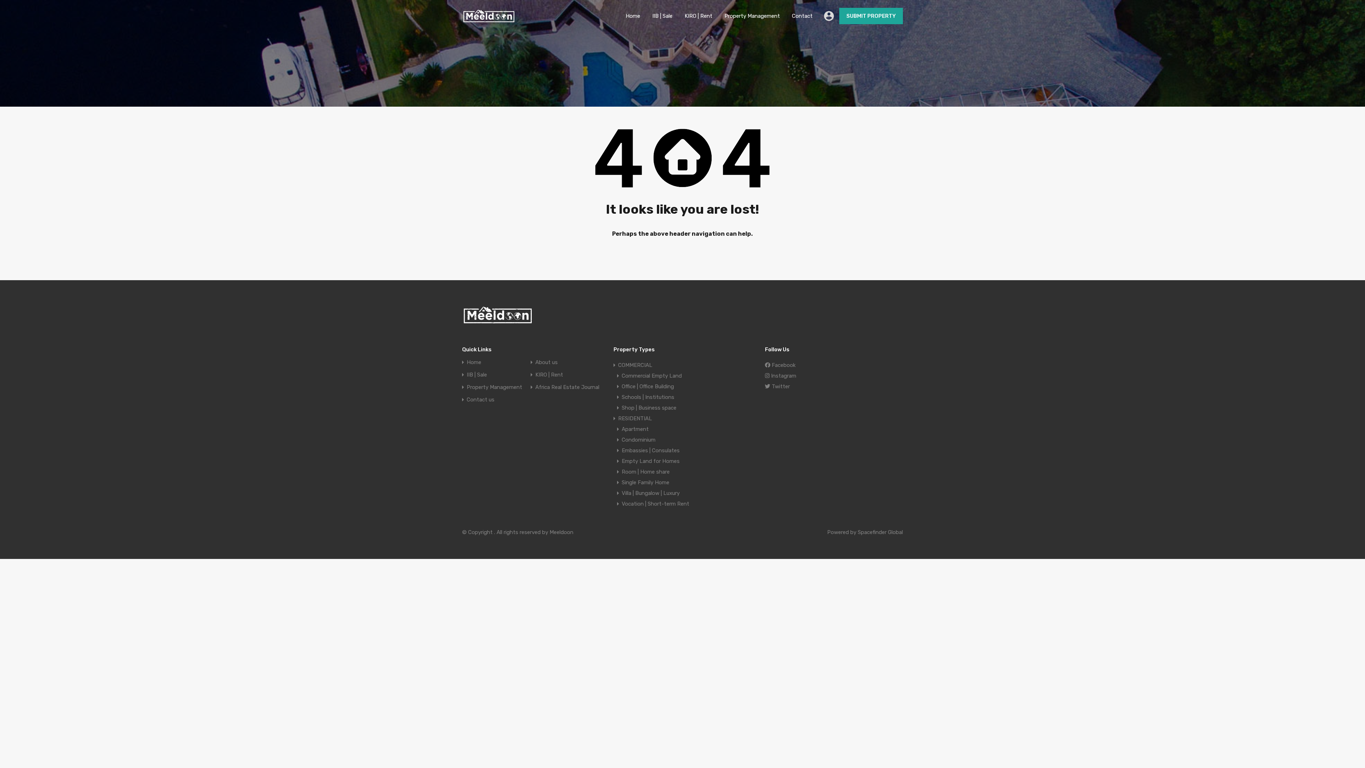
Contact (802, 16)
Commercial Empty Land (652, 376)
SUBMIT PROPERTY (871, 16)
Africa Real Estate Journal (567, 387)
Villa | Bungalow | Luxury (651, 493)
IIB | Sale (662, 16)
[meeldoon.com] (488, 20)
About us (546, 362)
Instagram (783, 376)
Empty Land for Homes (651, 461)
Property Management (752, 16)
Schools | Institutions (648, 397)
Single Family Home (645, 482)
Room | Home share (646, 472)
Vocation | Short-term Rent (655, 504)
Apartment (635, 429)
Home (633, 16)
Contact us (480, 399)
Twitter (780, 386)
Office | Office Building (648, 386)
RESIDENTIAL (635, 418)
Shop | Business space (649, 408)
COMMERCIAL (635, 365)
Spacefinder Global (880, 532)
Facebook (783, 365)
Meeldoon (561, 532)
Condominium (638, 440)
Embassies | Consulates (651, 450)
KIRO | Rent (698, 16)
